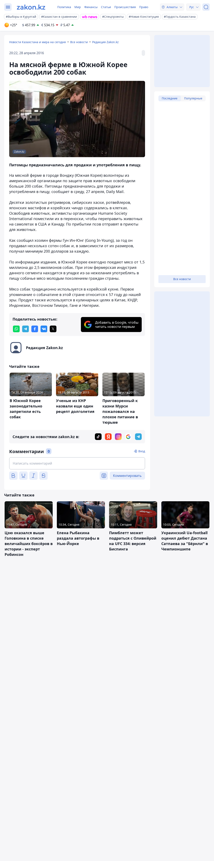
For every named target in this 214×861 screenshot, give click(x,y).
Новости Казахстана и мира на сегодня (37, 42)
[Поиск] (206, 7)
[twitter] (53, 329)
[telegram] (25, 329)
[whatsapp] (16, 329)
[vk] (44, 329)
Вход (141, 451)
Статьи (106, 7)
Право (143, 7)
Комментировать (127, 475)
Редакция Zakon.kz (105, 42)
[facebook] (34, 329)
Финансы (91, 7)
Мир (77, 7)
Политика (64, 7)
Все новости (79, 42)
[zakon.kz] (31, 7)
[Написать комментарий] (77, 463)
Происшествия (125, 7)
